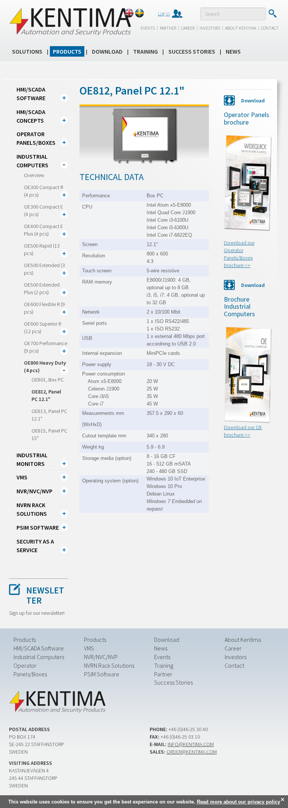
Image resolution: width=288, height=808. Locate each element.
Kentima (70, 21)
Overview (34, 175)
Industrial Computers (39, 657)
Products (67, 51)
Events (148, 28)
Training (145, 51)
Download (107, 51)
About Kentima (240, 28)
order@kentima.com (191, 751)
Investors (210, 28)
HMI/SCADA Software (39, 648)
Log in (164, 13)
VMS (21, 477)
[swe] (139, 13)
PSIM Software (37, 527)
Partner (168, 28)
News (233, 51)
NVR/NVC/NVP (34, 491)
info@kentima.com (191, 744)
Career (188, 28)
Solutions (27, 51)
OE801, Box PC (48, 379)
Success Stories (191, 51)
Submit (272, 14)
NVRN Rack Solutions (109, 665)
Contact (270, 28)
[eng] (129, 13)
